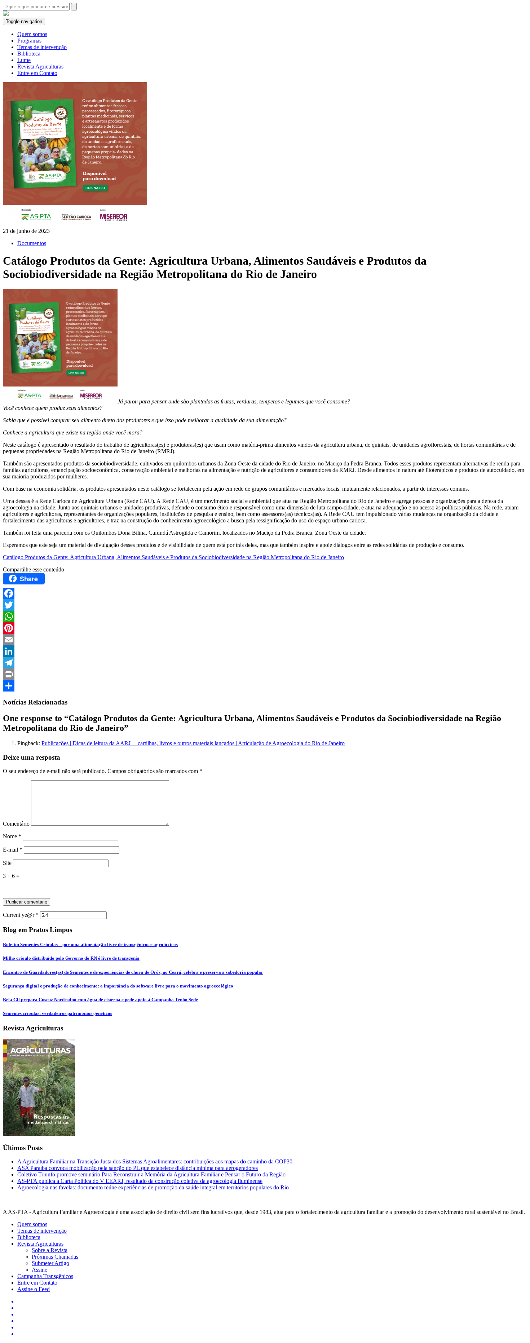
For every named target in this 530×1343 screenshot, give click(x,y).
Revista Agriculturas (40, 66)
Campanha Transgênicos (45, 1276)
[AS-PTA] (6, 14)
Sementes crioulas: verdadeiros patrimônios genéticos (57, 1013)
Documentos (31, 243)
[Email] (265, 639)
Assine (39, 1270)
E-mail (12, 850)
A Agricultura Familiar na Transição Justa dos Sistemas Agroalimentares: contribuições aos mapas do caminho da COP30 (154, 1161)
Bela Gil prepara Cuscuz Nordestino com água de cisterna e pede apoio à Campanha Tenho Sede (100, 999)
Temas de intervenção (42, 47)
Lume (24, 60)
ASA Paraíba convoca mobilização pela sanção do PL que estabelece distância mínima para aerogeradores (137, 1168)
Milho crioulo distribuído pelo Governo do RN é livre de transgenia (71, 958)
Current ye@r (21, 915)
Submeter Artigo (50, 1263)
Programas (29, 40)
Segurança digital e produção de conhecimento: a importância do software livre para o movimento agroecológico (118, 986)
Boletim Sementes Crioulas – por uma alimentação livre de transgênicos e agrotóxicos (90, 944)
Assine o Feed (33, 1289)
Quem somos (32, 34)
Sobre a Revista (49, 1250)
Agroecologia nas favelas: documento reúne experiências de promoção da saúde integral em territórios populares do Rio (153, 1187)
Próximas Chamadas (55, 1257)
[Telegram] (265, 662)
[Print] (265, 674)
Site (7, 863)
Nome (12, 836)
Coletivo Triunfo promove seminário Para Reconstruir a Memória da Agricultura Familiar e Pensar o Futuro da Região (151, 1174)
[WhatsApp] (265, 616)
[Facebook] (265, 593)
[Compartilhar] (265, 686)
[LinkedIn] (265, 651)
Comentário (16, 824)
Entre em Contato (37, 73)
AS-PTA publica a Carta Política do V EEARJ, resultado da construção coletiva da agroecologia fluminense (139, 1181)
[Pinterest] (265, 628)
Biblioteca (28, 53)
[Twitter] (265, 605)
